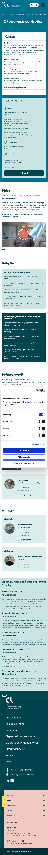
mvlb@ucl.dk (25, 567)
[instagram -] (12, 781)
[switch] (42, 421)
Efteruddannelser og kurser (14, 14)
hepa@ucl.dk (25, 491)
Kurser (9, 755)
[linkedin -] (7, 781)
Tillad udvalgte (24, 457)
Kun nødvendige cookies (24, 463)
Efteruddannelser (16, 749)
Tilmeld (24, 173)
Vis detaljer (36, 444)
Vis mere (24, 92)
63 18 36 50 (25, 564)
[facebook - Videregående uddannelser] (7, 770)
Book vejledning (24, 495)
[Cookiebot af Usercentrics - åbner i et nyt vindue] (35, 390)
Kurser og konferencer (28, 14)
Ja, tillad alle (24, 451)
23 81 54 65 (25, 488)
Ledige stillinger (15, 724)
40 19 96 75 (25, 532)
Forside (4, 14)
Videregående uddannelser (22, 743)
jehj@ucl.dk (25, 535)
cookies (30, 402)
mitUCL (10, 761)
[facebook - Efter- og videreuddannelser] (7, 775)
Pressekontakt (14, 718)
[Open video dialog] (24, 236)
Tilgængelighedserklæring (21, 736)
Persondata (12, 730)
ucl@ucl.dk (10, 831)
